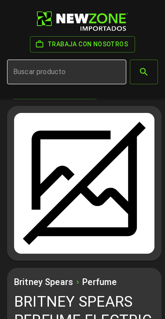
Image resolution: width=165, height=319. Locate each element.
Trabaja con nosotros (88, 44)
